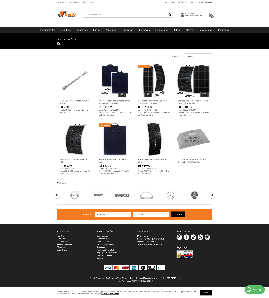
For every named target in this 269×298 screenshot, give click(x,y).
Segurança (101, 247)
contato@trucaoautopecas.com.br (150, 244)
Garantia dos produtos (105, 244)
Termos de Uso (103, 238)
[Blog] (207, 237)
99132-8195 (201, 2)
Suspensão (127, 29)
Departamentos (47, 29)
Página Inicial (62, 247)
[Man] (146, 195)
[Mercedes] (170, 195)
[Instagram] (179, 237)
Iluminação (144, 29)
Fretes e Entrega (103, 241)
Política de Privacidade (106, 250)
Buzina (96, 29)
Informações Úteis (106, 231)
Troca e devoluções (104, 255)
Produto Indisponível (193, 139)
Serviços (100, 258)
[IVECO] (122, 195)
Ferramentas (161, 29)
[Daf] (98, 195)
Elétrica (189, 29)
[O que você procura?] (169, 14)
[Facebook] (186, 237)
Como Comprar (102, 236)
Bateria (176, 29)
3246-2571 (183, 2)
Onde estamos (62, 241)
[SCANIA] (194, 195)
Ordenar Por (177, 56)
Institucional (63, 231)
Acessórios (111, 29)
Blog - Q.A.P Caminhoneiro (107, 252)
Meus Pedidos (75, 2)
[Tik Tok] (193, 237)
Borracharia (223, 29)
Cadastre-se (197, 15)
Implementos (205, 29)
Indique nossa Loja (64, 244)
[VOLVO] (74, 195)
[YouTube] (200, 237)
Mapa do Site (62, 250)
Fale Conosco (88, 2)
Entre (187, 15)
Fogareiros (82, 29)
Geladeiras (66, 29)
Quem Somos (62, 2)
